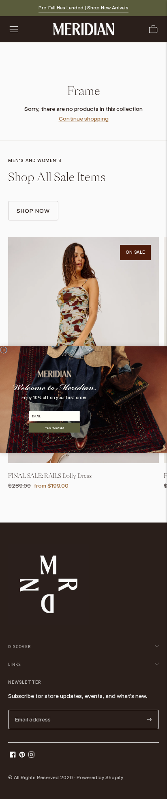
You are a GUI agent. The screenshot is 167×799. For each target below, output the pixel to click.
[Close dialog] (4, 350)
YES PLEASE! (54, 428)
